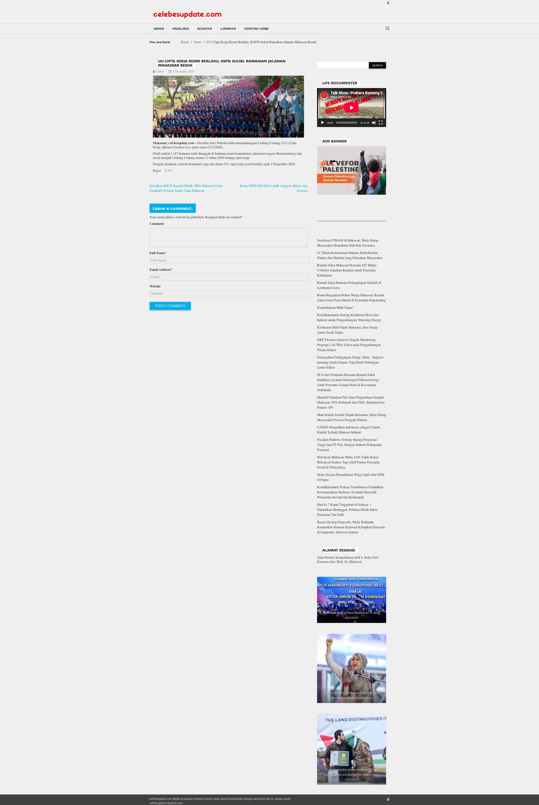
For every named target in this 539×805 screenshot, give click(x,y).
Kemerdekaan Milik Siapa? (335, 307)
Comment (156, 223)
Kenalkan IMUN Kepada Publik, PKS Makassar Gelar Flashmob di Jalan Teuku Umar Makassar (186, 188)
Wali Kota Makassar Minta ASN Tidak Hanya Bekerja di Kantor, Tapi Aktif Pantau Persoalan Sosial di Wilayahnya (348, 462)
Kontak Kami (256, 29)
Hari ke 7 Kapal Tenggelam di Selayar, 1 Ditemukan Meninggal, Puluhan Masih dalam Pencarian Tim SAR (347, 509)
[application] (351, 107)
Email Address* (160, 269)
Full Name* (157, 253)
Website (155, 286)
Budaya (204, 29)
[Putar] (322, 123)
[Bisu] (374, 123)
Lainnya (228, 29)
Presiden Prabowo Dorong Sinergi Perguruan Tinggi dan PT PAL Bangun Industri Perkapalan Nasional (349, 444)
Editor (160, 71)
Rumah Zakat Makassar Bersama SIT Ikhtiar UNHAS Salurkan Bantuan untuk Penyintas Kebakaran (346, 270)
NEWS (159, 29)
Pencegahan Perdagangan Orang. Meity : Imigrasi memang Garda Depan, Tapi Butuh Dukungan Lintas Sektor (350, 362)
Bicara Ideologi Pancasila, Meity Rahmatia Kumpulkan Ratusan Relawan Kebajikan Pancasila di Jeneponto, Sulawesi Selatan (351, 527)
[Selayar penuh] (381, 123)
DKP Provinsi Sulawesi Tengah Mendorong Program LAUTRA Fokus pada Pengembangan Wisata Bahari (349, 344)
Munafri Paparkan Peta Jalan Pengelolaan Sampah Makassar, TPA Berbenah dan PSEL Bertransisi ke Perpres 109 (351, 402)
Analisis (180, 29)
